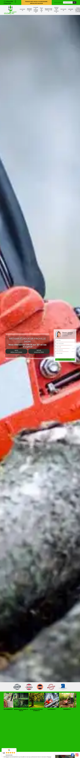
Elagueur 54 (22, 10)
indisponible (9, 1)
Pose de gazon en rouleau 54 (56, 10)
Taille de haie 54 (41, 10)
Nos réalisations (16, 351)
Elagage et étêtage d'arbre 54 (36, 10)
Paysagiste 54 (63, 10)
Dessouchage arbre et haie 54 (48, 10)
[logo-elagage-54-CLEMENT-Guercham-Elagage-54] (10, 10)
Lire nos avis (9, 755)
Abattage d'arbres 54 (29, 10)
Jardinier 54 (70, 10)
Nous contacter (39, 351)
